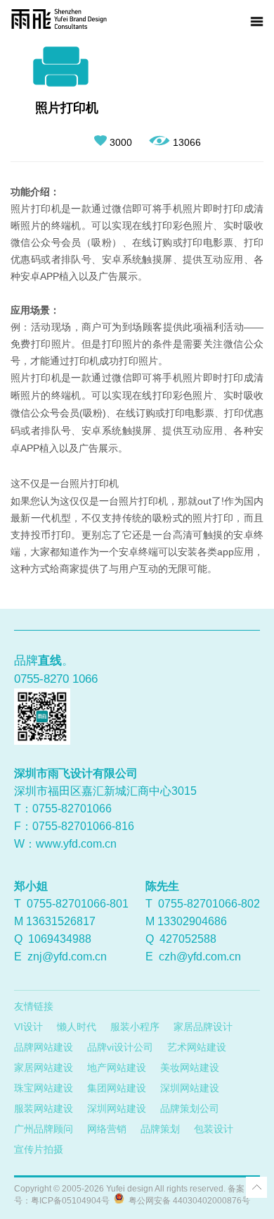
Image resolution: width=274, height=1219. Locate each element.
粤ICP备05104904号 (70, 1201)
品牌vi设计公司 (120, 1047)
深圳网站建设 (189, 1088)
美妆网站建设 (189, 1067)
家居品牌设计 (203, 1026)
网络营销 (106, 1128)
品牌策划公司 (189, 1108)
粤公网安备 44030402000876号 (187, 1201)
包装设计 (213, 1128)
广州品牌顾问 (43, 1128)
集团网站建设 (116, 1088)
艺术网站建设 (196, 1047)
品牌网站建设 (43, 1047)
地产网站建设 (116, 1067)
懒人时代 (76, 1026)
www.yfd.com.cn (76, 844)
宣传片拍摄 (38, 1149)
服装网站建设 (43, 1108)
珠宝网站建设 (43, 1088)
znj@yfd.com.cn (67, 957)
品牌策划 (160, 1128)
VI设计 (28, 1026)
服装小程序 (134, 1026)
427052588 (187, 939)
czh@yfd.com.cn (200, 957)
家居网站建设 (43, 1067)
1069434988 (59, 939)
